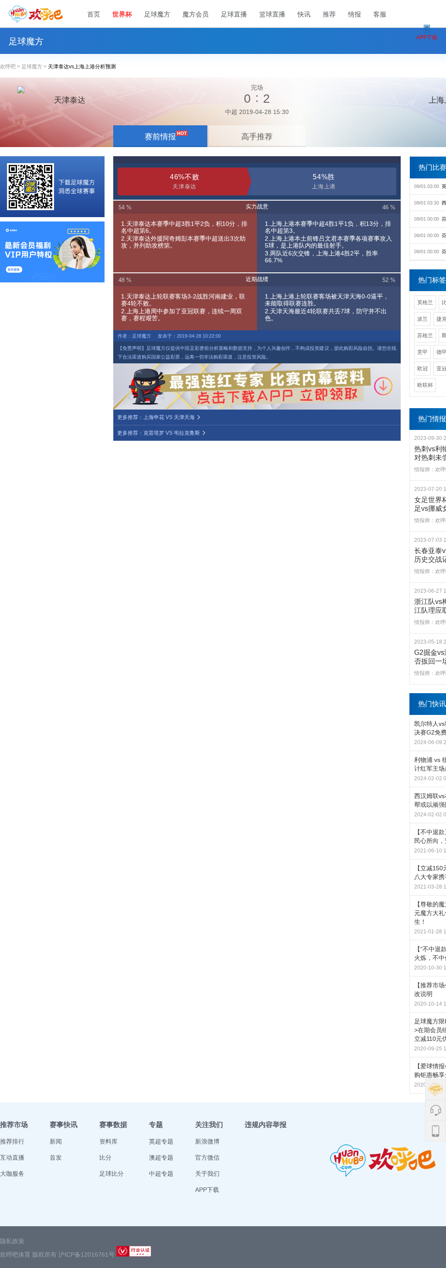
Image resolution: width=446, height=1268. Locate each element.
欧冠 (422, 369)
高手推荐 (257, 136)
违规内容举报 (266, 1124)
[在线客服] (52, 251)
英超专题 (161, 1141)
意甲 (422, 352)
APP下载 (207, 1189)
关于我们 (207, 1173)
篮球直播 (272, 14)
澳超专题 (161, 1157)
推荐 (329, 14)
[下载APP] (52, 186)
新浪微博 (207, 1141)
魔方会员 (195, 14)
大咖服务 (12, 1173)
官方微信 (207, 1157)
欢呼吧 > (10, 67)
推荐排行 (12, 1141)
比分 (105, 1157)
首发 (56, 1157)
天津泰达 (69, 100)
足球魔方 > (34, 67)
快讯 (304, 14)
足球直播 (234, 14)
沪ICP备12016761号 (86, 1254)
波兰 (422, 319)
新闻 (56, 1141)
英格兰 (425, 302)
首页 (93, 14)
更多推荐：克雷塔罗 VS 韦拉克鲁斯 (159, 433)
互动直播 (12, 1157)
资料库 (108, 1141)
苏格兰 (425, 335)
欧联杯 (425, 385)
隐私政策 (12, 1241)
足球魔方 (157, 14)
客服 (379, 14)
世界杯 (122, 14)
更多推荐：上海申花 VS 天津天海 (156, 417)
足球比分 (111, 1173)
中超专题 (161, 1173)
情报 (354, 14)
